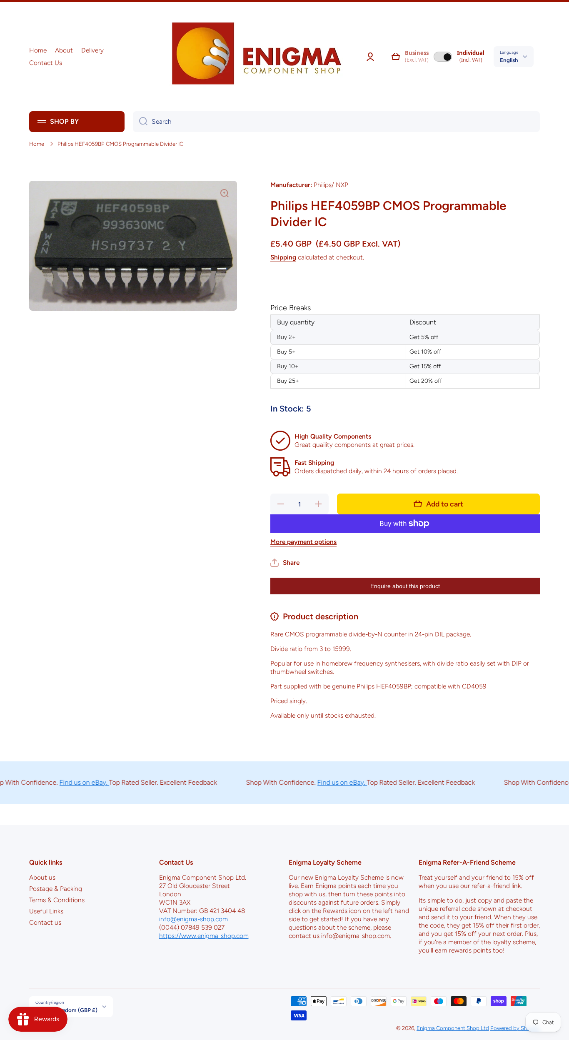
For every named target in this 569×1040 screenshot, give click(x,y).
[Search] (140, 121)
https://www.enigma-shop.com (204, 936)
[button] (396, 56)
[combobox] (336, 121)
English (509, 60)
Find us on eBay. (70, 782)
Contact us (45, 922)
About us (42, 877)
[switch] (443, 57)
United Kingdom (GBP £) (66, 1010)
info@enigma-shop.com (193, 919)
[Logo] (254, 56)
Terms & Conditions (57, 900)
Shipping (283, 257)
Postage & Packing (55, 889)
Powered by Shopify (515, 1028)
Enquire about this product (405, 586)
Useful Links (46, 911)
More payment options (303, 542)
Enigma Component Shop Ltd (453, 1028)
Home (36, 143)
